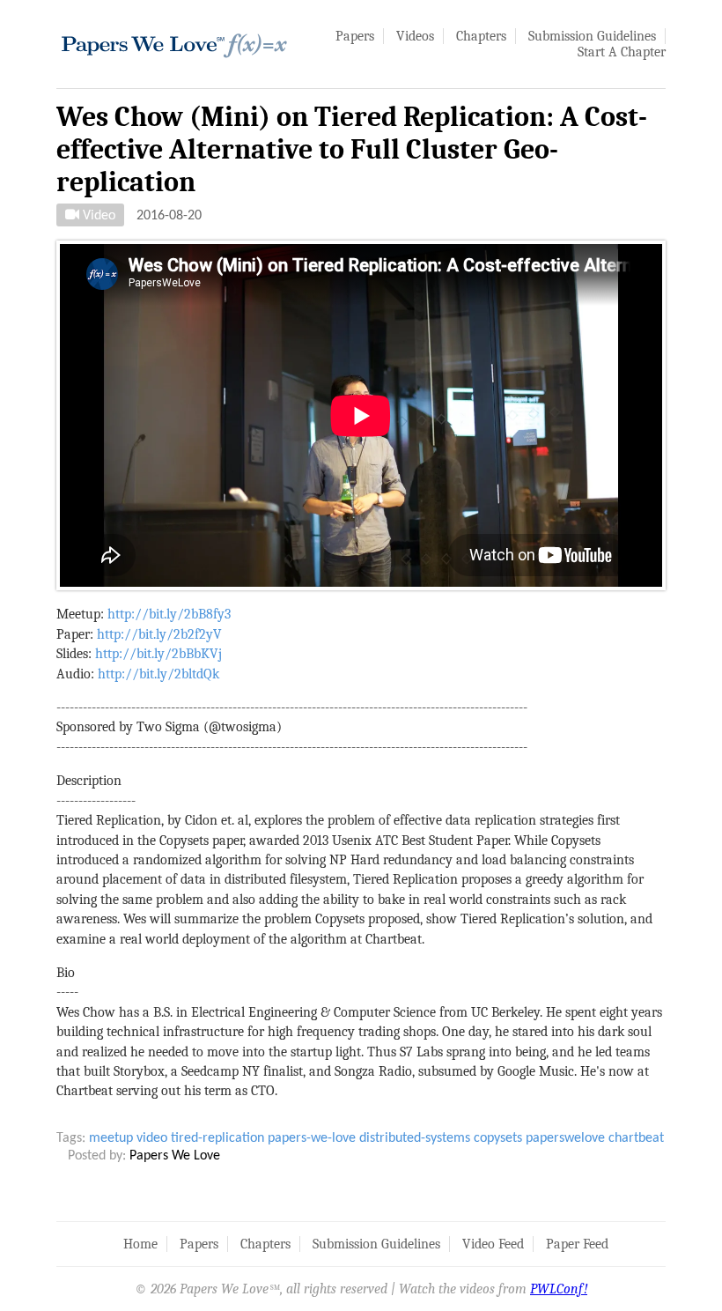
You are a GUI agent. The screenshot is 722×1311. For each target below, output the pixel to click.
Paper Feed (577, 1244)
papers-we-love (312, 1138)
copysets (498, 1138)
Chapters (481, 36)
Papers (354, 36)
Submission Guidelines (592, 36)
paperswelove (565, 1138)
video (151, 1138)
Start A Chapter (622, 52)
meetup (111, 1138)
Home (140, 1244)
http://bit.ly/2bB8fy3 (169, 614)
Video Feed (493, 1244)
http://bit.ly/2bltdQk (158, 674)
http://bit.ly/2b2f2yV (159, 634)
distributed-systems (414, 1138)
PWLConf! (558, 1289)
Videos (415, 36)
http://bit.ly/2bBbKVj (158, 654)
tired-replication (217, 1138)
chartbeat (636, 1138)
